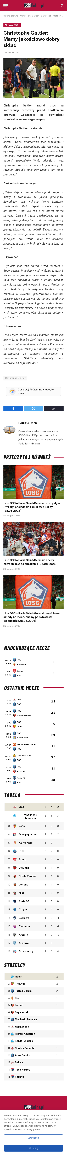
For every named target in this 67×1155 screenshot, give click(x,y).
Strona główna (10, 16)
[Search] (62, 5)
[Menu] (5, 5)
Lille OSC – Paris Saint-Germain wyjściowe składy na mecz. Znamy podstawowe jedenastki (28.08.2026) (31, 617)
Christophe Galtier (29, 16)
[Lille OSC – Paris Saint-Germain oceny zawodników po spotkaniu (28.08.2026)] (33, 539)
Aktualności (12, 25)
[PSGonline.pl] (33, 5)
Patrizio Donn (27, 423)
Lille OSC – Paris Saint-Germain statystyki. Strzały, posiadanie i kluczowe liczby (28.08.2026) (32, 507)
